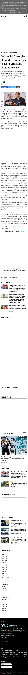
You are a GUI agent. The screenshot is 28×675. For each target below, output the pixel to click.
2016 (3, 576)
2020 (3, 567)
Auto (11, 657)
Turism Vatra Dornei (18, 656)
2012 (3, 608)
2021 (3, 565)
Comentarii (5, 667)
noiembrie (4, 580)
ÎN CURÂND (5, 637)
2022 (3, 563)
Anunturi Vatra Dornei (10, 652)
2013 (3, 606)
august (3, 586)
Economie (24, 654)
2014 (3, 604)
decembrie (4, 577)
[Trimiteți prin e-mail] (18, 87)
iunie (3, 590)
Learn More (11, 12)
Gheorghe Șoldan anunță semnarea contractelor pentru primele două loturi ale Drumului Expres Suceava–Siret (18, 523)
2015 (3, 602)
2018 (3, 571)
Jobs (7, 658)
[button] (5, 16)
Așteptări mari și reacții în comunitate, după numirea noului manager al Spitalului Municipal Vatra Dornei (18, 540)
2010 (3, 613)
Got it (18, 12)
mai (3, 593)
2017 (3, 573)
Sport (2, 658)
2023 (3, 560)
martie (3, 597)
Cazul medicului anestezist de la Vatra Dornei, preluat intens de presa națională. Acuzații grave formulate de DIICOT (18, 531)
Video (6, 656)
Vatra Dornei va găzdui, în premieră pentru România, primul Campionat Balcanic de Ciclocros (13, 458)
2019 (3, 569)
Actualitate (24, 651)
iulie (3, 588)
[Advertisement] (14, 35)
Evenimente (24, 652)
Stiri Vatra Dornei (13, 52)
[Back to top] (24, 671)
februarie (4, 599)
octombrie (4, 582)
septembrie (4, 584)
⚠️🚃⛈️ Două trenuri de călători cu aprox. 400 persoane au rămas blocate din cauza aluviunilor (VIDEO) (19, 484)
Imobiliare (15, 654)
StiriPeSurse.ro (23, 232)
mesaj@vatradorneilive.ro (8, 635)
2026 (3, 554)
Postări (4, 664)
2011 (3, 610)
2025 (3, 556)
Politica (5, 52)
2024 (3, 558)
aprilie (3, 595)
